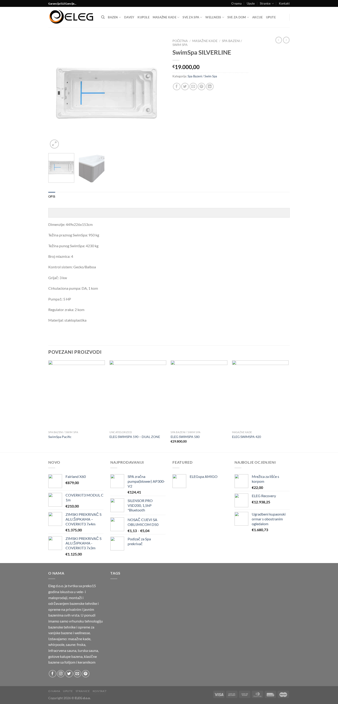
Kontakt (284, 3)
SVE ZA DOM (236, 17)
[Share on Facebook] (176, 86)
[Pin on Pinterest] (201, 86)
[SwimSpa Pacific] (76, 394)
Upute (251, 3)
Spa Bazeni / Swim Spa (202, 76)
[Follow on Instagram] (61, 674)
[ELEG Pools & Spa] (71, 17)
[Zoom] (54, 144)
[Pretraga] (103, 17)
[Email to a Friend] (193, 86)
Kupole (143, 17)
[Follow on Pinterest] (85, 674)
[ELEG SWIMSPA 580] (199, 394)
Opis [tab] (51, 196)
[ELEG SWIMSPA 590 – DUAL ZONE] (137, 394)
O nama (236, 3)
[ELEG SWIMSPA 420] (260, 394)
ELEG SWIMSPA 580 (185, 437)
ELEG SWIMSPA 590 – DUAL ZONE (134, 437)
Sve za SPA (191, 17)
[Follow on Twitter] (69, 674)
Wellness (213, 17)
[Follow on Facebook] (52, 674)
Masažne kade (164, 17)
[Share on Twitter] (185, 86)
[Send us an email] (77, 674)
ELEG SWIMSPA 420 (246, 437)
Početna (180, 41)
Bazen (113, 17)
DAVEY (129, 17)
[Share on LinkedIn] (210, 86)
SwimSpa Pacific (60, 437)
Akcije (257, 17)
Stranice (265, 3)
